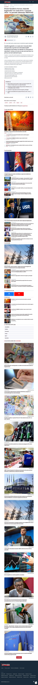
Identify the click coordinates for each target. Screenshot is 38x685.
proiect (6, 102)
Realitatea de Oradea (33, 677)
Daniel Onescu (31, 547)
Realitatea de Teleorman (4, 675)
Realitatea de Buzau (33, 675)
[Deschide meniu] (33, 2)
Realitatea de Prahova (26, 675)
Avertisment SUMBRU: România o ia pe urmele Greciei (17, 138)
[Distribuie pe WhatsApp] (30, 36)
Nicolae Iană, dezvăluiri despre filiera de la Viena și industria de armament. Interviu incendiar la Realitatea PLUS (21, 229)
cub (21, 102)
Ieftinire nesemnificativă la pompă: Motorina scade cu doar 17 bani (19, 92)
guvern (10, 102)
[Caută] (30, 2)
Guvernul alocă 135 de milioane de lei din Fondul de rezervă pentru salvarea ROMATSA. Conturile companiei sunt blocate (18, 497)
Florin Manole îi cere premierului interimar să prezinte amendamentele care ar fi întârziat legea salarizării (15, 600)
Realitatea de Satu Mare (4, 677)
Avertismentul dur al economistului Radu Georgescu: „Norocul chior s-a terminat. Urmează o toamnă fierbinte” (22, 286)
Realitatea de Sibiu (26, 677)
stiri (14, 102)
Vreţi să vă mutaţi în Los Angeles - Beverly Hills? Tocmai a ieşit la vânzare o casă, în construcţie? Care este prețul (22, 179)
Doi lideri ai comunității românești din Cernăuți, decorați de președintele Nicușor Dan (22, 239)
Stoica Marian (31, 468)
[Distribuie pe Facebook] (28, 36)
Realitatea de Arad (19, 677)
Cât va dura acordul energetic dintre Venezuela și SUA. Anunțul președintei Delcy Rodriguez (21, 184)
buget (18, 102)
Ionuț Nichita (31, 442)
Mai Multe (19, 657)
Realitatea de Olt (11, 675)
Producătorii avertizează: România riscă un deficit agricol (18, 134)
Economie (6, 6)
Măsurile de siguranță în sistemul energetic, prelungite (18, 89)
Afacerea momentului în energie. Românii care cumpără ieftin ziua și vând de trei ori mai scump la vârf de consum (18, 523)
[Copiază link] (26, 36)
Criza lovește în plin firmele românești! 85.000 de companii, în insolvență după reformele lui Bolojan (17, 392)
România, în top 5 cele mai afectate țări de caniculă (15, 131)
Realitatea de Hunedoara (18, 675)
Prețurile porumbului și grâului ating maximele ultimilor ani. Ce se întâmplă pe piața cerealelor (20, 87)
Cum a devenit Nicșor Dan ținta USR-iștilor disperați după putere (18, 220)
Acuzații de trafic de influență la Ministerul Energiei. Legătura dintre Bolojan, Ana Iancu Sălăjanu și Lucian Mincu (21, 193)
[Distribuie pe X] (33, 36)
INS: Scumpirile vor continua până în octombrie (14, 574)
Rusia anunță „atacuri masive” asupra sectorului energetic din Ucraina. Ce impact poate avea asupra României (19, 84)
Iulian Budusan (31, 363)
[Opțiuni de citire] (36, 683)
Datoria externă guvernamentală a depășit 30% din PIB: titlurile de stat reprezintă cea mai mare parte (21, 315)
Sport (7, 146)
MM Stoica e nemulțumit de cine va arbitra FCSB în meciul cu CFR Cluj (19, 145)
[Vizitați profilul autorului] (5, 37)
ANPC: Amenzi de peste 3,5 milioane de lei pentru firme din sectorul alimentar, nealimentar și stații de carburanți (18, 471)
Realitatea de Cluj (14, 36)
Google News (25, 105)
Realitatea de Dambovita (12, 677)
